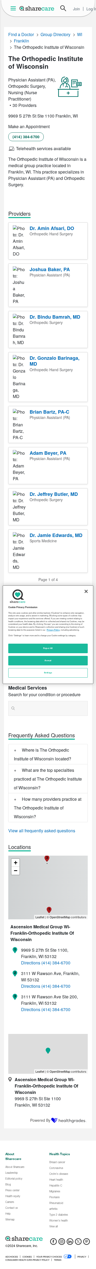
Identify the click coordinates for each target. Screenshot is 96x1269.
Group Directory (55, 34)
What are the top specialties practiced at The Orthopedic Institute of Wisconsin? (48, 779)
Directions (30, 963)
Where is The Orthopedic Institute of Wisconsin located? (42, 754)
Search (63, 8)
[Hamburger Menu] (14, 8)
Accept (48, 660)
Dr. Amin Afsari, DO (52, 228)
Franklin (21, 41)
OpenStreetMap (60, 917)
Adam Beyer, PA (48, 452)
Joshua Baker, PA (50, 269)
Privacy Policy (53, 630)
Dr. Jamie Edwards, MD (56, 535)
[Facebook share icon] (53, 1243)
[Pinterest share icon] (86, 1243)
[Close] (86, 591)
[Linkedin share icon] (70, 1243)
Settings (48, 672)
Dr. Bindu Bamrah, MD (55, 316)
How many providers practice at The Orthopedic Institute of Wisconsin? (47, 808)
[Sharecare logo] (48, 1238)
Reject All (48, 648)
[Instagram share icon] (62, 1243)
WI (79, 34)
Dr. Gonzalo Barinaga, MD (54, 360)
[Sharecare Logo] (37, 8)
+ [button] (15, 862)
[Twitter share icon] (78, 1243)
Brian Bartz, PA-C (49, 411)
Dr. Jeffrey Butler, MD (54, 494)
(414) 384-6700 (26, 136)
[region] (48, 634)
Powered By (40, 1120)
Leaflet (39, 917)
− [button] (15, 870)
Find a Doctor (21, 34)
